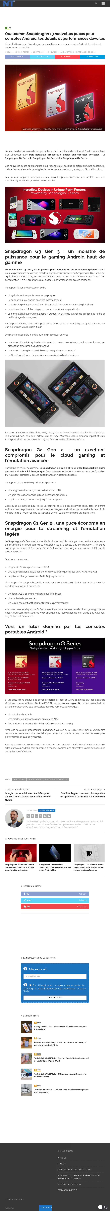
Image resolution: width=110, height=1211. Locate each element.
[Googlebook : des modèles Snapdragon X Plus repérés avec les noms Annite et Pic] (55, 853)
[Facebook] (32, 816)
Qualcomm (55, 52)
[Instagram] (40, 816)
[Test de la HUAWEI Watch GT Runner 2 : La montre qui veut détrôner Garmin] (26, 1074)
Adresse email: (38, 969)
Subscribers (82, 906)
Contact (62, 1164)
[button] (103, 1207)
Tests (38, 1023)
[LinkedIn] (49, 816)
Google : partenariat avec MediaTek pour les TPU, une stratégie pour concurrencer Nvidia (28, 796)
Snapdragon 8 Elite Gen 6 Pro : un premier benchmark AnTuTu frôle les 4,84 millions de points (19, 867)
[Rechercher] (96, 3)
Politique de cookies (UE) (69, 1184)
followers (83, 894)
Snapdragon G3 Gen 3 (86, 52)
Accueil (9, 44)
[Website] (28, 816)
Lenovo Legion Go (71, 703)
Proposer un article (67, 1190)
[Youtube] (45, 816)
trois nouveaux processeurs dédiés (49, 154)
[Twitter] (36, 816)
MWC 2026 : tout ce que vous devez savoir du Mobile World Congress (79, 1177)
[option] (21, 857)
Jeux (8, 28)
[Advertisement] (55, 14)
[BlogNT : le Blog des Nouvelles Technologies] (9, 3)
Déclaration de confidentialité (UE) (74, 1170)
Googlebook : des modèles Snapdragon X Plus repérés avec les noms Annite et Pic (55, 867)
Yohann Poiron (22, 52)
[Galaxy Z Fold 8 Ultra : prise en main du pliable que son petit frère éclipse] (26, 1026)
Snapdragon (68, 52)
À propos (62, 1158)
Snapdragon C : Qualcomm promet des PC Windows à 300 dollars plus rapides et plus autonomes (89, 867)
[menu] (103, 3)
